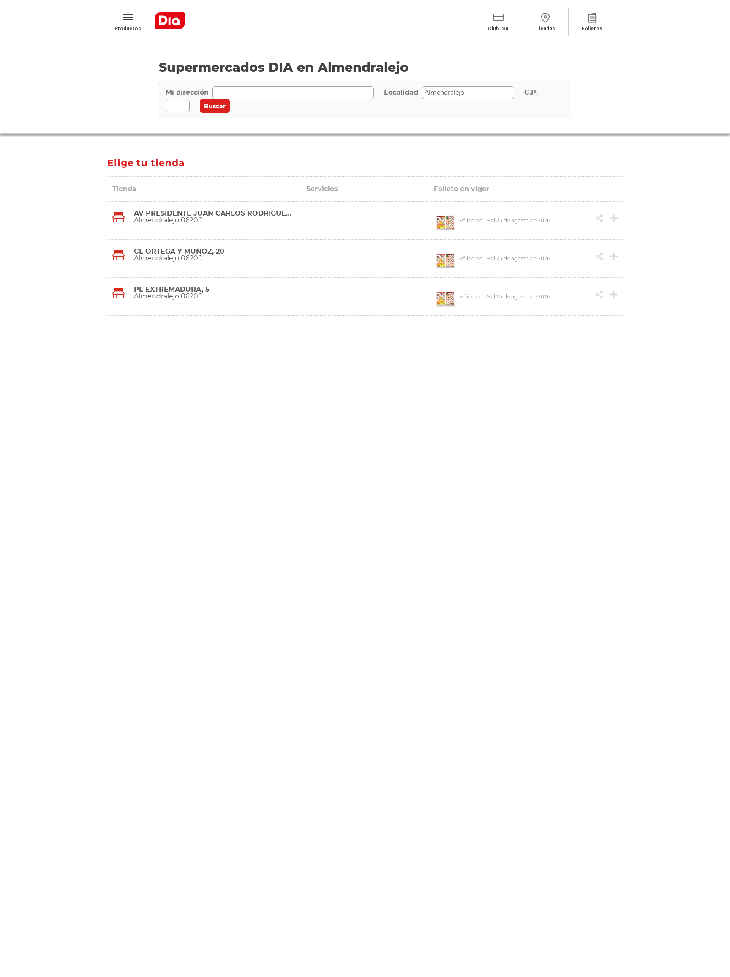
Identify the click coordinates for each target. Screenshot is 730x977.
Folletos (592, 29)
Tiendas (545, 29)
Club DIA (498, 29)
